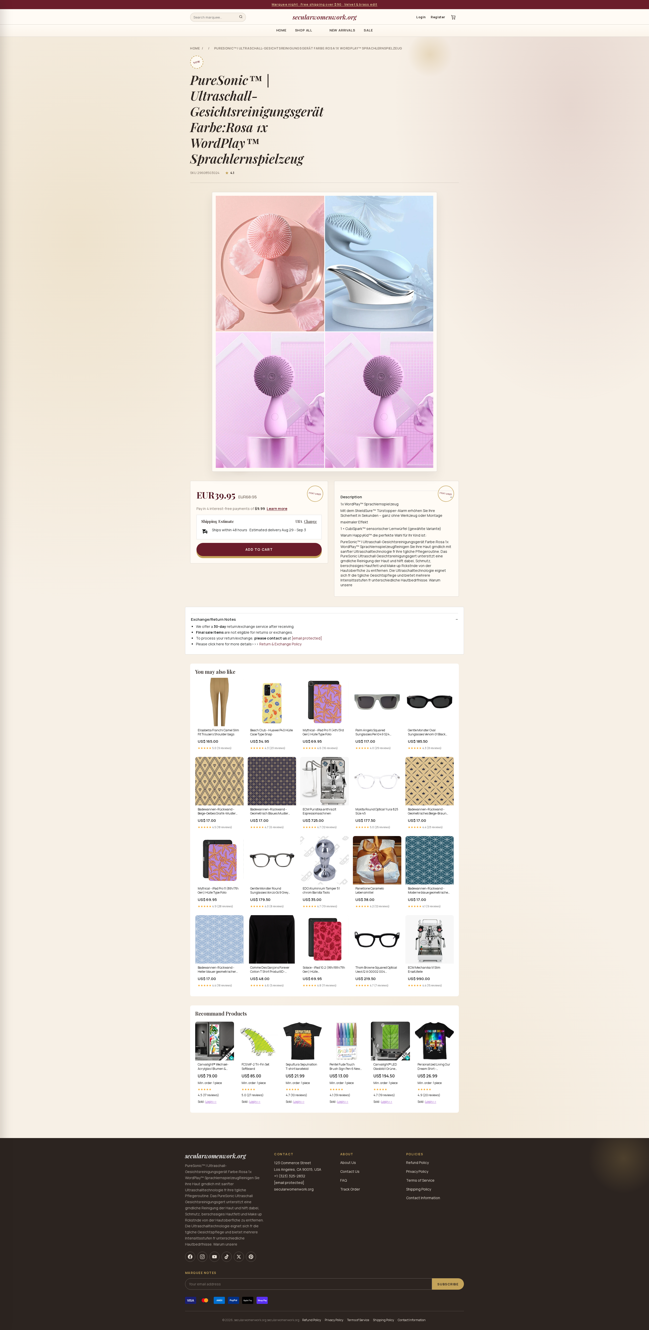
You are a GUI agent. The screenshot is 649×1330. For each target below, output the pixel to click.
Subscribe (448, 1284)
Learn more (277, 508)
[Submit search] (240, 17)
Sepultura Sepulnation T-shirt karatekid (301, 1066)
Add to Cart (259, 549)
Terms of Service (420, 1180)
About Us (348, 1162)
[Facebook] (190, 1257)
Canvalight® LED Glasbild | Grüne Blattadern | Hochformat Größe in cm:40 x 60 (390, 1066)
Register (438, 17)
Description (351, 497)
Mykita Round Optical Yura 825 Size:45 (376, 811)
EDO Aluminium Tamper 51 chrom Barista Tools (321, 890)
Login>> (211, 1102)
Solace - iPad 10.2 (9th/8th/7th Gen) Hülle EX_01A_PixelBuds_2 (324, 970)
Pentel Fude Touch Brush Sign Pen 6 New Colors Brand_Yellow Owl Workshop (346, 1066)
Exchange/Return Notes (213, 619)
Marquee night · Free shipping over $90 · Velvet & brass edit (324, 4)
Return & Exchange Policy (280, 644)
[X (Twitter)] (239, 1257)
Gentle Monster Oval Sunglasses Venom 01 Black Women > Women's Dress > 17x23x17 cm (426, 732)
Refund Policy (417, 1162)
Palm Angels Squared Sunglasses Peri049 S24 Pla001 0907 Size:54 (372, 732)
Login (421, 17)
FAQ (343, 1180)
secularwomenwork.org (325, 17)
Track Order (350, 1189)
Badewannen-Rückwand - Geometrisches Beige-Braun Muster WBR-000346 (427, 811)
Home (281, 30)
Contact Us (349, 1171)
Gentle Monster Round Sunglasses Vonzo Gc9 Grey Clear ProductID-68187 (269, 890)
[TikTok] (227, 1257)
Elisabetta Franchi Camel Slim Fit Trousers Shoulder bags (218, 732)
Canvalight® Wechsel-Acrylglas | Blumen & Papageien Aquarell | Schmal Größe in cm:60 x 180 (214, 1066)
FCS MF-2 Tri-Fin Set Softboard (255, 1066)
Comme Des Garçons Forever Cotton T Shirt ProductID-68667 (270, 970)
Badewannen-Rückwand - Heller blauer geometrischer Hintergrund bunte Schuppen (218, 970)
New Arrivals (342, 30)
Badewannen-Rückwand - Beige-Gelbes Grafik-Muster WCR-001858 (217, 811)
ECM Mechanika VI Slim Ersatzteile (424, 970)
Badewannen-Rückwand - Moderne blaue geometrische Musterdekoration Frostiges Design (428, 890)
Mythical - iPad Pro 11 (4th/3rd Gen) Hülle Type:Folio (323, 732)
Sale (368, 30)
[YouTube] (214, 1257)
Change (310, 521)
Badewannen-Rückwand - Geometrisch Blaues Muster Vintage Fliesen (269, 811)
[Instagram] (202, 1257)
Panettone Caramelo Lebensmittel (369, 890)
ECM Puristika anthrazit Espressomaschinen (319, 811)
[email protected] (307, 638)
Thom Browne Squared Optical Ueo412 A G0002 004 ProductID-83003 (376, 970)
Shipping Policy (418, 1189)
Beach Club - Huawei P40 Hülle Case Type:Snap (271, 732)
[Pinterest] (251, 1257)
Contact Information (423, 1197)
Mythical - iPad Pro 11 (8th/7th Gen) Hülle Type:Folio (218, 890)
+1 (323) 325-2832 (289, 1176)
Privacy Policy (417, 1171)
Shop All (303, 30)
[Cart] (453, 17)
